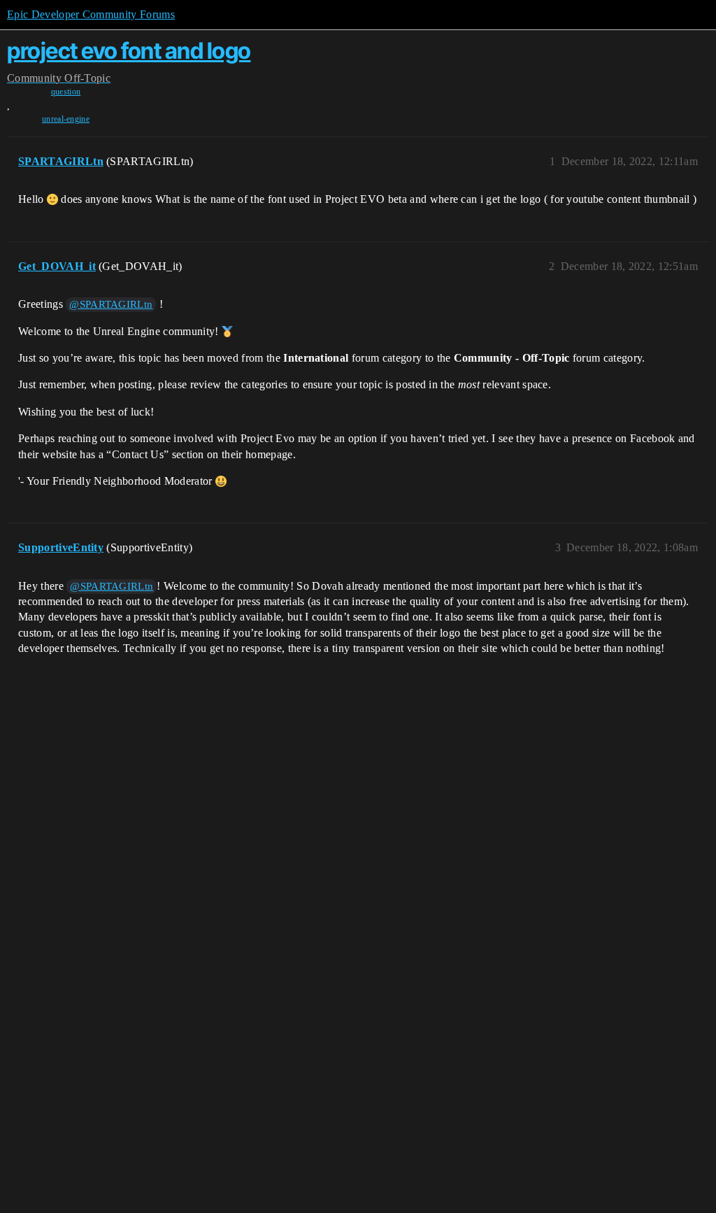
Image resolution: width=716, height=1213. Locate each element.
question (66, 92)
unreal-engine (66, 119)
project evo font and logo (129, 50)
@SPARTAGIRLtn (110, 304)
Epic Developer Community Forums (91, 14)
